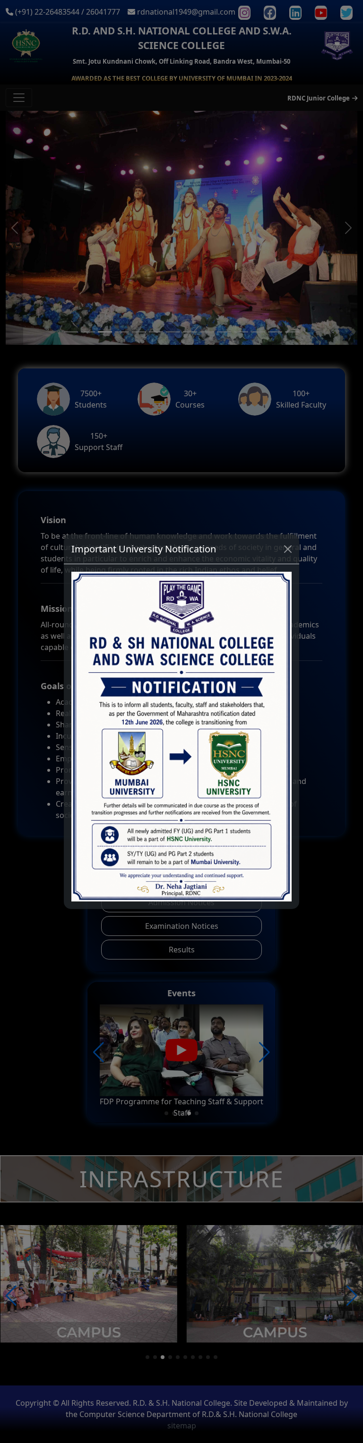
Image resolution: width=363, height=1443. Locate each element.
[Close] (287, 549)
